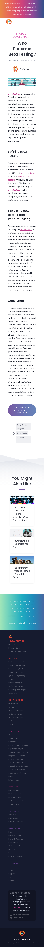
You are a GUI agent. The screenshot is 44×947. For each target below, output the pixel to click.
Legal (25, 943)
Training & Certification (17, 651)
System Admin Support (17, 773)
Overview (12, 735)
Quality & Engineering (16, 676)
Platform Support (14, 794)
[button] (34, 21)
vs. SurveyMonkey (15, 714)
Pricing (10, 776)
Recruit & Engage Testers (18, 745)
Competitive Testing (15, 672)
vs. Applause (13, 721)
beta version (26, 229)
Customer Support (15, 679)
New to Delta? (13, 644)
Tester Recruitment (15, 801)
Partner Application (15, 822)
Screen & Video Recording (18, 766)
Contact (11, 881)
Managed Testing (14, 790)
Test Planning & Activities (18, 752)
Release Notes (13, 780)
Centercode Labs (14, 846)
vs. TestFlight (13, 703)
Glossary (11, 849)
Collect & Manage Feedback (15, 740)
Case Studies (13, 842)
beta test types (28, 173)
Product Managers (15, 683)
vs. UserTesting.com (15, 717)
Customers (12, 870)
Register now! (25, 14)
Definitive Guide (14, 648)
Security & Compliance (16, 759)
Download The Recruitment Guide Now (22, 410)
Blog (10, 832)
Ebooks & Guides (14, 835)
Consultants (12, 693)
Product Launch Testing (17, 662)
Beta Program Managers (17, 690)
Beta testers (14, 189)
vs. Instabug (12, 707)
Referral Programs (15, 856)
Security (32, 943)
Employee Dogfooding (16, 669)
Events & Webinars (15, 839)
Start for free (18, 907)
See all (11, 724)
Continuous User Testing (17, 665)
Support (11, 874)
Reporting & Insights (16, 749)
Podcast (11, 853)
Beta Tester (22, 433)
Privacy (11, 943)
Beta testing (14, 94)
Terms (18, 943)
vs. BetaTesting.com (15, 710)
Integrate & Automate (16, 756)
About (10, 867)
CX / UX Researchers (16, 686)
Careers (11, 877)
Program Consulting (15, 797)
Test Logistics (13, 804)
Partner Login (13, 818)
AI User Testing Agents (17, 763)
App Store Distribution (16, 769)
